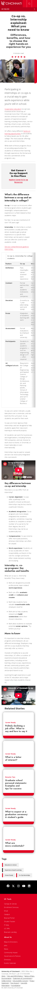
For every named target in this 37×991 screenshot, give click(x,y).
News (6, 949)
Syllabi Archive (6, 981)
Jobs (5, 945)
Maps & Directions (10, 942)
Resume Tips (10, 777)
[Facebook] (8, 886)
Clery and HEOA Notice (15, 976)
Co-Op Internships (24, 875)
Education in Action (11, 865)
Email (6, 911)
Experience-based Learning (13, 870)
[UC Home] (11, 3)
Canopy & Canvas (10, 904)
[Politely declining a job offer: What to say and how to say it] (18, 716)
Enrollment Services (11, 907)
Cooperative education (13, 109)
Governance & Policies (12, 956)
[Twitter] (13, 886)
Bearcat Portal (9, 918)
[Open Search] (29, 3)
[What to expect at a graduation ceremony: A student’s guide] (18, 802)
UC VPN (7, 928)
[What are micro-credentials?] (18, 832)
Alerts (3, 976)
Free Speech (14, 983)
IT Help (6, 925)
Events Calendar (10, 963)
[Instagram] (18, 886)
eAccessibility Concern (20, 981)
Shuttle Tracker (9, 921)
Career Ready (10, 722)
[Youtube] (23, 886)
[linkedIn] (29, 886)
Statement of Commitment (22, 978)
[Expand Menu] (34, 9)
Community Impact (11, 952)
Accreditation (15, 985)
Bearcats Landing (10, 932)
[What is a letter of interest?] (18, 746)
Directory (7, 960)
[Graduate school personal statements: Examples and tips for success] (18, 771)
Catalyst (7, 914)
